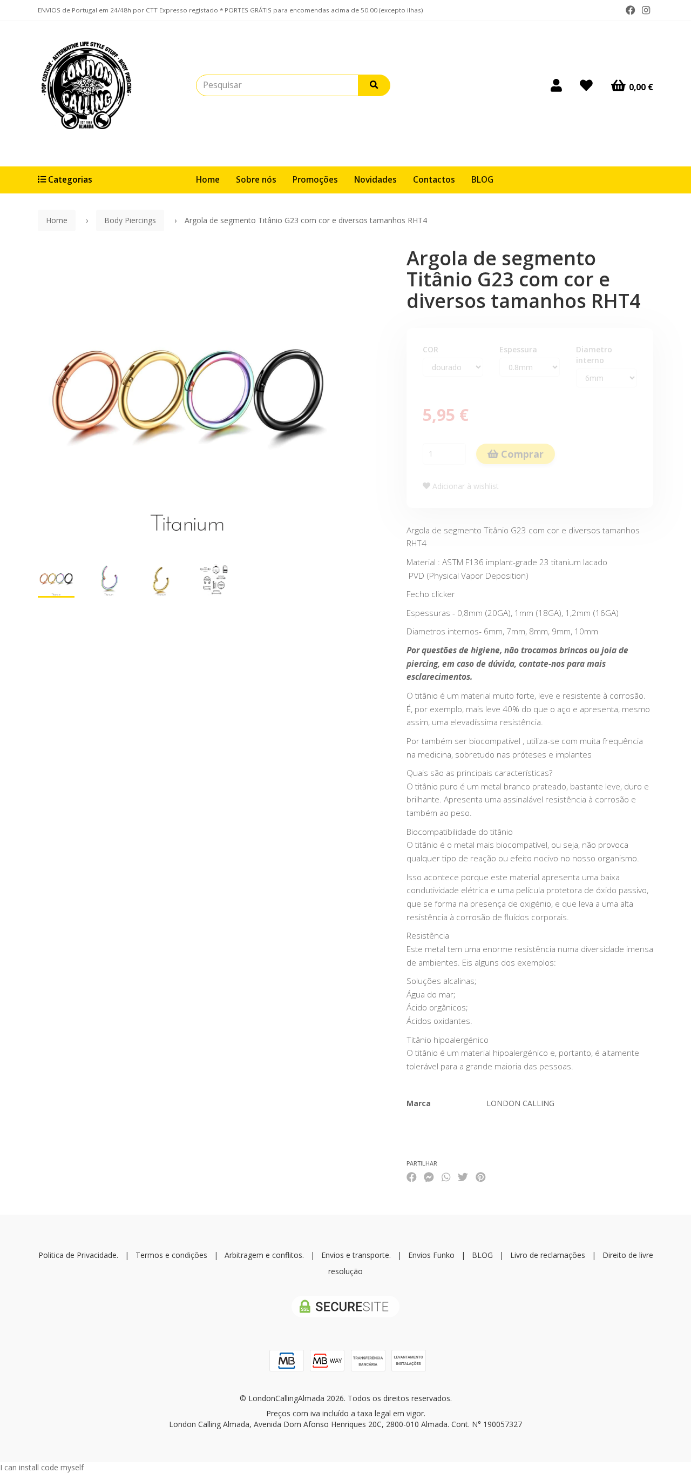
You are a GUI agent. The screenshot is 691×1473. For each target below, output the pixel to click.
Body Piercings (130, 220)
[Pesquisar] (374, 85)
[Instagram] (646, 10)
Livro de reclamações (547, 1255)
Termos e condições (171, 1255)
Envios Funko (431, 1255)
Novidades (375, 179)
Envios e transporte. (356, 1255)
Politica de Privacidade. (78, 1255)
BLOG (482, 179)
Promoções (315, 179)
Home (208, 179)
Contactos (434, 179)
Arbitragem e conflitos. (264, 1255)
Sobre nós (256, 179)
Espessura (518, 349)
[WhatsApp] (446, 1176)
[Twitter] (463, 1176)
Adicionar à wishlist (464, 486)
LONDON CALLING (520, 1103)
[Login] (556, 85)
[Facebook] (630, 10)
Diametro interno (594, 354)
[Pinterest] (481, 1176)
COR (430, 349)
